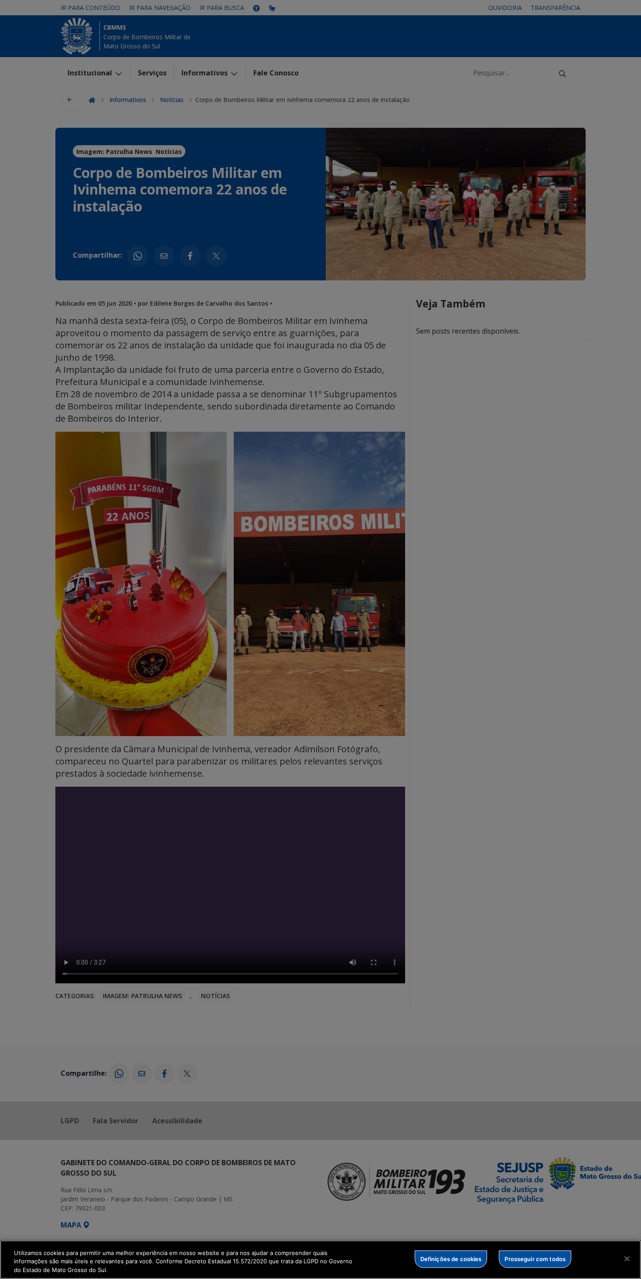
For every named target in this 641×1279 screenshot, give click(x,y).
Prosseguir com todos (535, 1258)
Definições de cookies (451, 1258)
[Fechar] (627, 1258)
